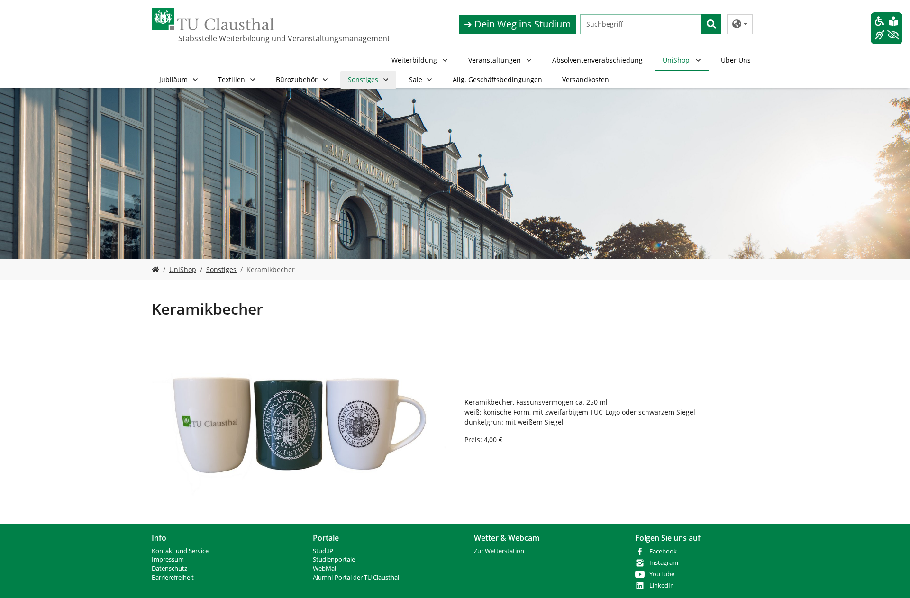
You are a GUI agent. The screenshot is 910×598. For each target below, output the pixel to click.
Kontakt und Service (180, 551)
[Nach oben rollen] (891, 579)
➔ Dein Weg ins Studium (517, 24)
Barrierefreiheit (173, 577)
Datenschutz (169, 568)
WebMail (325, 568)
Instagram (663, 563)
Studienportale (334, 559)
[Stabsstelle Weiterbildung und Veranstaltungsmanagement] (155, 269)
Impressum (168, 559)
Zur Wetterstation (499, 551)
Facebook (663, 551)
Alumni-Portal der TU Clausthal (356, 577)
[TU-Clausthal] (213, 19)
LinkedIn (661, 585)
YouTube (661, 574)
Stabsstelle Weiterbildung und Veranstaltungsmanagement (225, 38)
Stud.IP (323, 551)
